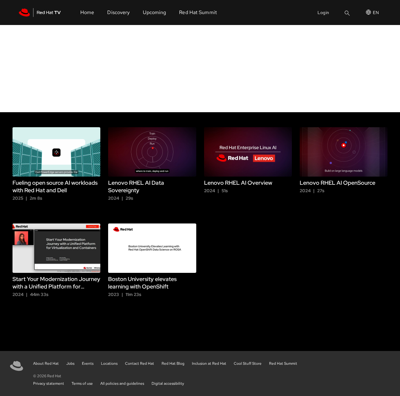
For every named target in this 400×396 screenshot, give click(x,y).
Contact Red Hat (139, 363)
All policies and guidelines (122, 383)
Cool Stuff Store (248, 363)
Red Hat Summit (283, 363)
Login (323, 12)
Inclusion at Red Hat (209, 363)
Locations (109, 363)
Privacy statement (48, 383)
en (376, 12)
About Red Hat (46, 363)
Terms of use (82, 383)
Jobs (70, 363)
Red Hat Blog (173, 363)
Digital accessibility (168, 383)
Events (87, 363)
